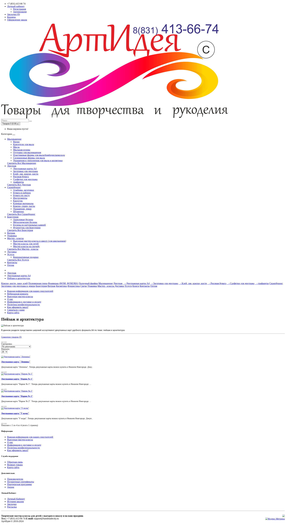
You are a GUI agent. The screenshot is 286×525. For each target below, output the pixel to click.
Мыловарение (14, 139)
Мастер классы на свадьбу (26, 246)
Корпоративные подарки (25, 257)
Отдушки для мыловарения (27, 152)
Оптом (10, 265)
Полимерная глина (37, 283)
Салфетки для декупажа (25, 179)
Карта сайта (13, 312)
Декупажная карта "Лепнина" (15, 362)
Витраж (11, 233)
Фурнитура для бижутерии (27, 227)
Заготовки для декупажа (25, 171)
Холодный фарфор (88, 283)
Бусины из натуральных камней (29, 225)
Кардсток (18, 201)
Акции (10, 487)
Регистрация (19, 9)
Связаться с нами (16, 310)
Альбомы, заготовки (23, 190)
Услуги (10, 254)
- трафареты (262, 283)
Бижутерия (12, 217)
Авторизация (20, 11)
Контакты (12, 262)
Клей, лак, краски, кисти (25, 174)
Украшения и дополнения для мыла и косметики (38, 160)
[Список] (2, 342)
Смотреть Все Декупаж (19, 184)
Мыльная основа (21, 150)
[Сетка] (5, 342)
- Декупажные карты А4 (136, 283)
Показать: (5, 349)
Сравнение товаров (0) (11, 337)
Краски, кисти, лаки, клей (14, 283)
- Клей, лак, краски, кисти (193, 283)
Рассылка (12, 507)
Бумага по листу (21, 195)
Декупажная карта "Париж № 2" (17, 396)
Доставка (12, 251)
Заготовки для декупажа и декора (18, 286)
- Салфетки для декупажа (240, 283)
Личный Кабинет (16, 499)
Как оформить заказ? (17, 307)
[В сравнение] (5, 372)
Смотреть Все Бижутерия (20, 230)
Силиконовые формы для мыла (29, 158)
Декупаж (11, 166)
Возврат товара (15, 464)
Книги (135, 286)
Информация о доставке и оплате (24, 302)
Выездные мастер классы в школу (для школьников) (39, 241)
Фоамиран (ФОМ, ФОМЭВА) (63, 283)
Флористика (73, 286)
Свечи (83, 286)
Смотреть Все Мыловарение (21, 163)
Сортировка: (6, 344)
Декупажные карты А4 (24, 168)
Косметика (61, 286)
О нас (10, 299)
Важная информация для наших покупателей (30, 291)
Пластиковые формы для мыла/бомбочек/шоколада (39, 155)
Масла (16, 147)
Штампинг (18, 211)
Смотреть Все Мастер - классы (22, 249)
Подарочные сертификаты (20, 481)
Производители (15, 479)
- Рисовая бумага (216, 283)
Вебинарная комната (17, 294)
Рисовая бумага (21, 176)
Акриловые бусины (23, 219)
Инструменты (20, 198)
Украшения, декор (22, 209)
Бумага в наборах (22, 192)
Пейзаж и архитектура (18, 278)
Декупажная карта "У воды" (15, 413)
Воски (16, 141)
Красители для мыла (23, 144)
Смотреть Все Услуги (18, 260)
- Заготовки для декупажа (164, 283)
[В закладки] (2, 372)
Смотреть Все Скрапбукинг (21, 214)
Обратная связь (15, 462)
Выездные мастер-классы (20, 296)
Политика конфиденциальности (23, 304)
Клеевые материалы (23, 203)
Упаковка (12, 235)
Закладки (12, 504)
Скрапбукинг (14, 187)
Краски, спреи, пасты (24, 206)
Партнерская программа (19, 484)
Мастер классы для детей (26, 243)
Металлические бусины (25, 222)
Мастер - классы (15, 238)
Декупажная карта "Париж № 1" (17, 379)
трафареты (18, 182)
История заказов (15, 501)
